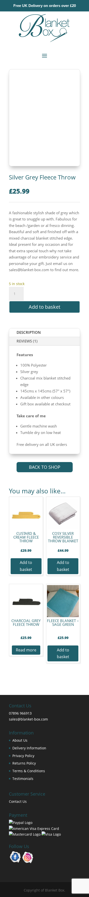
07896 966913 (20, 713)
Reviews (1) (27, 341)
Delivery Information (29, 748)
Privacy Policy (23, 755)
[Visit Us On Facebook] (15, 862)
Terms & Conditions (28, 771)
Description (29, 332)
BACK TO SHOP (44, 467)
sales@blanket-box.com (28, 719)
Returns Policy (24, 763)
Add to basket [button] (26, 566)
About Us (19, 740)
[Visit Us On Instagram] (28, 862)
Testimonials (22, 778)
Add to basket (44, 306)
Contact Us (18, 801)
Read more (26, 650)
